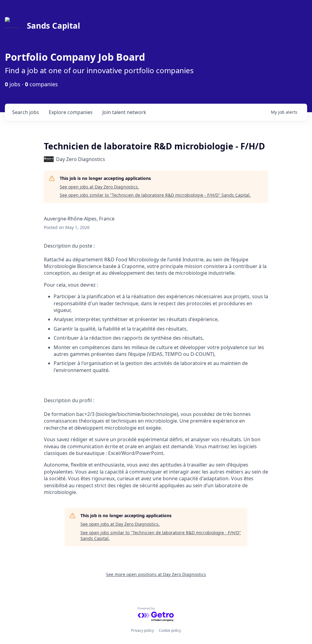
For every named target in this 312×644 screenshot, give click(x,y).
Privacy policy (142, 630)
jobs (25, 112)
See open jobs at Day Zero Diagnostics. (99, 187)
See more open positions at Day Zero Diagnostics (156, 574)
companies (71, 112)
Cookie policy (170, 630)
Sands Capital (53, 25)
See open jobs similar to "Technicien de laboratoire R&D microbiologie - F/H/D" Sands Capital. (155, 195)
